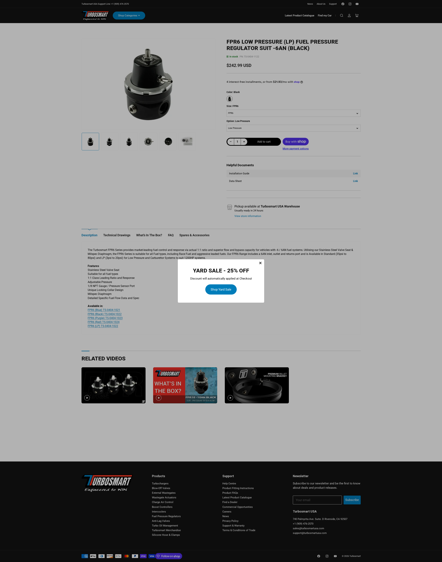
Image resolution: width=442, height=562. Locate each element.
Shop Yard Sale (221, 289)
